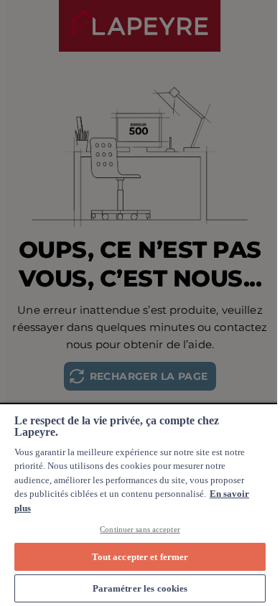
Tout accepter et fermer (140, 556)
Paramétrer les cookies (140, 588)
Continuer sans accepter (140, 529)
